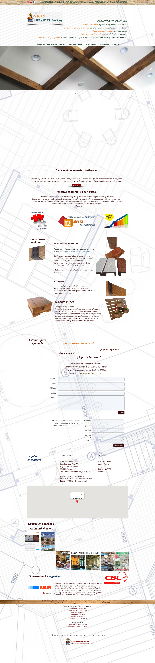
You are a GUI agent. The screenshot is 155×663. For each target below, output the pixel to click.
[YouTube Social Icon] (31, 2)
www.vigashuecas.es (77, 612)
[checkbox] (74, 93)
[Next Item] (151, 68)
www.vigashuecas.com (78, 614)
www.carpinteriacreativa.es (78, 603)
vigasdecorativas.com (80, 610)
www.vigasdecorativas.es (59, 603)
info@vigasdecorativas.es (90, 373)
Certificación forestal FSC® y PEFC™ (79, 251)
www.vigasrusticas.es (78, 616)
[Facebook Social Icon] (34, 2)
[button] (80, 93)
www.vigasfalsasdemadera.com (77, 618)
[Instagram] (28, 2)
